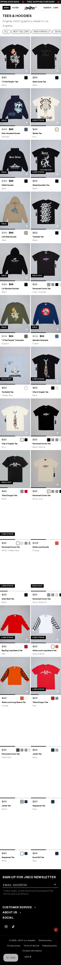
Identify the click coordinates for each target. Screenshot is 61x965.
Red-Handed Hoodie (11, 133)
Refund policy (45, 940)
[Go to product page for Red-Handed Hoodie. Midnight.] (15, 107)
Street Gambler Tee (41, 185)
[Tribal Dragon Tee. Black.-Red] (26, 491)
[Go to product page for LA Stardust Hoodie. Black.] (15, 262)
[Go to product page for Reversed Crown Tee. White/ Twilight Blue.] (15, 521)
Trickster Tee (38, 237)
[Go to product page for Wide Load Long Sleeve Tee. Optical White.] (46, 624)
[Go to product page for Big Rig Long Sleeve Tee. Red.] (15, 624)
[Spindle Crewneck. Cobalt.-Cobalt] (57, 336)
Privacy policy (14, 946)
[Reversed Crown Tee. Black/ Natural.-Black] (49, 440)
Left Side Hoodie (9, 237)
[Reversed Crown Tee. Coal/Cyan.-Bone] (30, 750)
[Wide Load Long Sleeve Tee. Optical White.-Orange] (57, 647)
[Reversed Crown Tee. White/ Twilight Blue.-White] (18, 543)
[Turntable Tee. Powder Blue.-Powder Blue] (26, 388)
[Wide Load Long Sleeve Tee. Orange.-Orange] (22, 698)
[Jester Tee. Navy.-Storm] (57, 750)
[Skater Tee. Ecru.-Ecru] (57, 129)
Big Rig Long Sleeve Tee (12, 650)
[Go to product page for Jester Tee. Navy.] (46, 728)
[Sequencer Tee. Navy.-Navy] (53, 802)
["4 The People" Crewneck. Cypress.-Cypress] (26, 336)
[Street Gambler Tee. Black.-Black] (57, 181)
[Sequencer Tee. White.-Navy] (26, 853)
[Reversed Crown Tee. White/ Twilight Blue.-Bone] (22, 543)
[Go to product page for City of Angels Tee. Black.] (46, 366)
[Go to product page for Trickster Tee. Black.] (46, 210)
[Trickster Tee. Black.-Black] (57, 233)
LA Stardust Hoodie (10, 289)
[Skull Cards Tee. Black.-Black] (57, 78)
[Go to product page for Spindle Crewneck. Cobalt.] (46, 314)
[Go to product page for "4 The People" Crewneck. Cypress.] (15, 314)
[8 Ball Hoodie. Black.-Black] (26, 181)
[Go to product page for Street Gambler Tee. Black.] (46, 159)
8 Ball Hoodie (7, 185)
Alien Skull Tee (8, 599)
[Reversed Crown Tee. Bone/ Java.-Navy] (53, 491)
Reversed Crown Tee (11, 547)
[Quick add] (26, 71)
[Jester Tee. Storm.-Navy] (26, 802)
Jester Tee (37, 754)
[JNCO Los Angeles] (30, 8)
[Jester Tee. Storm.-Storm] (22, 802)
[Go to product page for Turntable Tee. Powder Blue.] (15, 366)
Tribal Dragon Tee (9, 495)
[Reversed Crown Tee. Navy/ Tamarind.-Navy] (49, 595)
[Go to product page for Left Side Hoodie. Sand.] (15, 210)
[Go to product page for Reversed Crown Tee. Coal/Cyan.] (15, 728)
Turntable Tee (7, 392)
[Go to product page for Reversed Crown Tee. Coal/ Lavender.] (46, 262)
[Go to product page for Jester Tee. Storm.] (15, 779)
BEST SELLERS (21, 32)
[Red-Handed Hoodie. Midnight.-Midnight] (26, 129)
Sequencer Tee (39, 806)
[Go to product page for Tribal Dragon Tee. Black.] (15, 469)
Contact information (32, 951)
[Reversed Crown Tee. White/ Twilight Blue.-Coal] (30, 543)
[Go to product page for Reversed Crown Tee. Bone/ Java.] (46, 469)
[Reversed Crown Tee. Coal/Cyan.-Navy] (18, 750)
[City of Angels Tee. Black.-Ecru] (57, 388)
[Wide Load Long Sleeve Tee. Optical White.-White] (53, 647)
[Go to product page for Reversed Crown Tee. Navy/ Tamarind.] (46, 572)
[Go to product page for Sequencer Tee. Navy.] (46, 779)
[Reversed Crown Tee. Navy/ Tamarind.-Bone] (57, 595)
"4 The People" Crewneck (13, 340)
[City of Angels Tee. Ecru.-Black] (26, 440)
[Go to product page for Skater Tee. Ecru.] (46, 107)
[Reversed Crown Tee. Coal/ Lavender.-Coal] (49, 285)
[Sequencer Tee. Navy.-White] (57, 802)
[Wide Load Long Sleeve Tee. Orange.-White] (26, 698)
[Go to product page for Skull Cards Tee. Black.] (46, 55)
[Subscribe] (54, 884)
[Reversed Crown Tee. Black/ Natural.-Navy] (57, 440)
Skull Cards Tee (39, 82)
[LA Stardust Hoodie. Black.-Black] (26, 285)
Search (48, 8)
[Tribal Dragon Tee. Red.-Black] (57, 698)
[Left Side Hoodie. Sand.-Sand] (26, 233)
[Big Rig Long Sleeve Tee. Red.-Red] (26, 647)
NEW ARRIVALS (42, 32)
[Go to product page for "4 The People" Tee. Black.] (15, 55)
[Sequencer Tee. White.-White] (22, 853)
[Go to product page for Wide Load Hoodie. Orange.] (46, 521)
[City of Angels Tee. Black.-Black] (53, 388)
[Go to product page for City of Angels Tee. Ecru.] (15, 417)
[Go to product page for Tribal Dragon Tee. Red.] (46, 676)
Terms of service (31, 946)
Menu (6, 8)
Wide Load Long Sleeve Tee (44, 650)
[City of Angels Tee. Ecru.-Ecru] (22, 440)
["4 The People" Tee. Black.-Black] (26, 78)
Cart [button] (55, 8)
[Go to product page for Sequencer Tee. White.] (15, 831)
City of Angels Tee (40, 392)
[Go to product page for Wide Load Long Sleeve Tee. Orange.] (15, 676)
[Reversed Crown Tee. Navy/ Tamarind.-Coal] (53, 595)
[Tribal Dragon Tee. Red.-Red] (53, 698)
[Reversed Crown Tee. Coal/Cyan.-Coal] (26, 750)
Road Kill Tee (38, 857)
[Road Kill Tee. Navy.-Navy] (57, 853)
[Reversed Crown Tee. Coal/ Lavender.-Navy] (53, 285)
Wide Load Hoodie (41, 547)
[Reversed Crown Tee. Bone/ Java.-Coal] (57, 491)
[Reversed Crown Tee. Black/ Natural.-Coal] (53, 440)
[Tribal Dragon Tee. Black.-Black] (22, 491)
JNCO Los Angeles (26, 940)
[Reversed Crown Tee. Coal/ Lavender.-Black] (57, 285)
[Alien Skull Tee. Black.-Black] (26, 595)
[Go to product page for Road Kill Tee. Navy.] (46, 831)
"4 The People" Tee (10, 82)
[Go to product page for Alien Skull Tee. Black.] (15, 572)
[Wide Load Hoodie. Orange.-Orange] (57, 543)
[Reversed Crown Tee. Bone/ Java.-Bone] (49, 491)
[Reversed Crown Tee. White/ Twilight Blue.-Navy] (26, 543)
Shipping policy (49, 946)
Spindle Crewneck (40, 340)
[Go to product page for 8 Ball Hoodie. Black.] (15, 159)
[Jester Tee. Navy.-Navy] (53, 750)
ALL (6, 32)
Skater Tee (37, 133)
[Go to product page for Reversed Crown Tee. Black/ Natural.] (46, 417)
